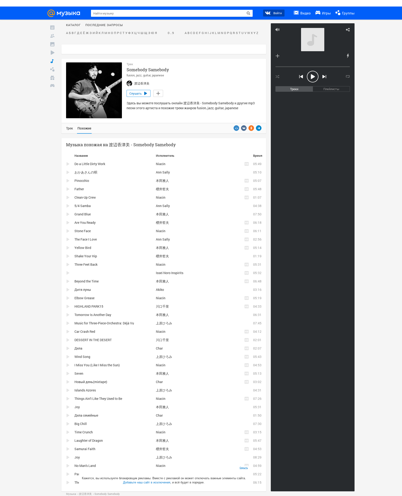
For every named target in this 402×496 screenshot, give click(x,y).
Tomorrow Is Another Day (92, 315)
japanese (158, 75)
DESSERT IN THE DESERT (93, 340)
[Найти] (248, 13)
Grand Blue (82, 214)
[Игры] (52, 86)
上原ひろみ (164, 323)
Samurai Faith (84, 449)
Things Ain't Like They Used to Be (98, 398)
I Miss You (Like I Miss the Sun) (97, 365)
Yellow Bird (82, 247)
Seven (78, 373)
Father (79, 189)
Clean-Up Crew (85, 197)
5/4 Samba (82, 206)
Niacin (160, 164)
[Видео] (52, 52)
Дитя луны (82, 289)
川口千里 (162, 306)
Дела (78, 348)
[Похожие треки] (348, 56)
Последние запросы (104, 25)
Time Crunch (83, 432)
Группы (348, 13)
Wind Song (82, 356)
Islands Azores (85, 390)
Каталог (73, 25)
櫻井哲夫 (162, 189)
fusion (131, 75)
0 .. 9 (171, 33)
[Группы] (52, 69)
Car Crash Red (84, 331)
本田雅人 (162, 180)
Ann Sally (163, 172)
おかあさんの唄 (85, 172)
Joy (77, 407)
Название (81, 155)
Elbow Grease (84, 298)
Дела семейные (86, 415)
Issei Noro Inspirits (169, 273)
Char (159, 348)
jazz (139, 75)
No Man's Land (85, 465)
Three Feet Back (85, 264)
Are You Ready (85, 222)
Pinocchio (81, 180)
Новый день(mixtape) (90, 382)
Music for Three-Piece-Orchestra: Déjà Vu (104, 323)
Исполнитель (165, 155)
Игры (326, 13)
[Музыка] (52, 61)
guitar (147, 75)
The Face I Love (85, 239)
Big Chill (80, 423)
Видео (305, 13)
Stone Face (82, 231)
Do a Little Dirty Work (89, 164)
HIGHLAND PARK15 (88, 306)
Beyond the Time (86, 281)
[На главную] (65, 13)
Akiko (160, 289)
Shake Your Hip (85, 256)
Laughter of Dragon (88, 440)
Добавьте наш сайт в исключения (146, 482)
